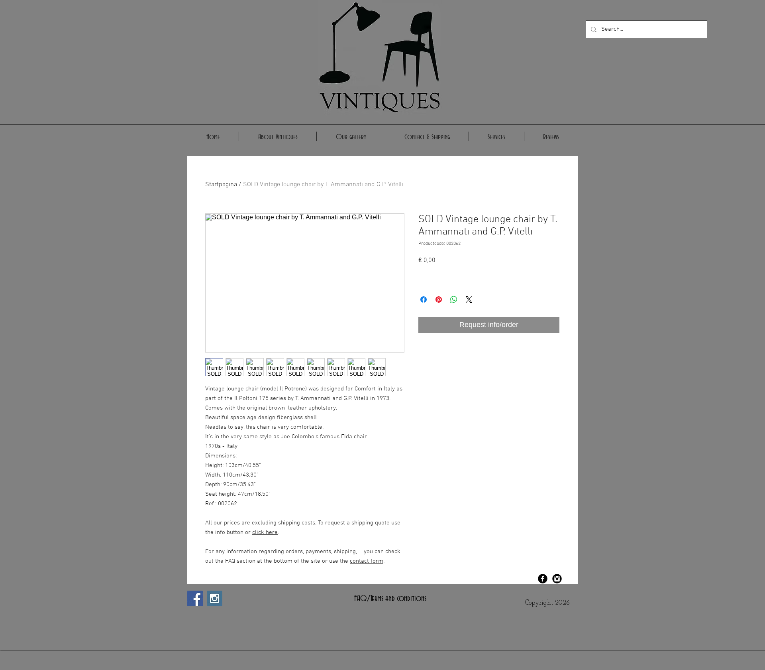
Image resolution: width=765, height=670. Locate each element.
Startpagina (221, 185)
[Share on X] (469, 299)
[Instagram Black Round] (557, 578)
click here (265, 532)
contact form (366, 561)
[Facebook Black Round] (542, 578)
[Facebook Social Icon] (195, 598)
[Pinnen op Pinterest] (438, 299)
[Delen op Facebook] (423, 299)
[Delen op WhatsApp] (454, 299)
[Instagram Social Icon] (214, 598)
